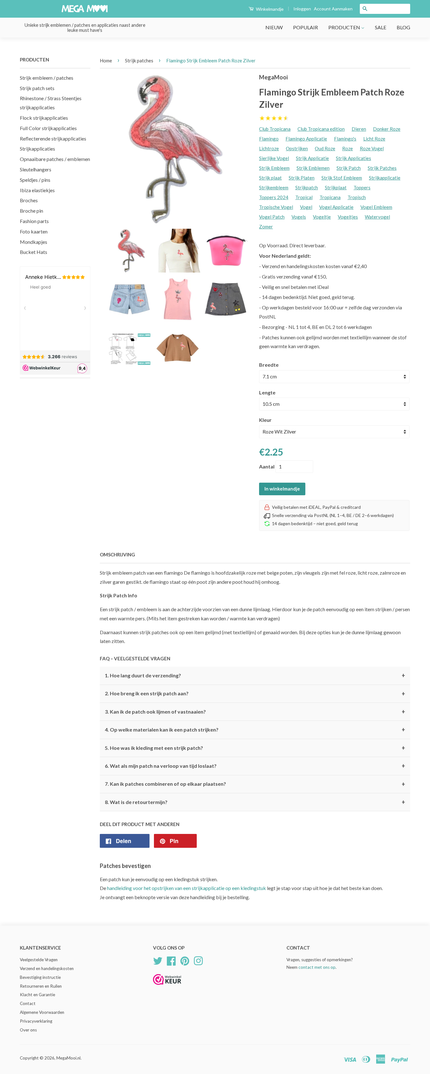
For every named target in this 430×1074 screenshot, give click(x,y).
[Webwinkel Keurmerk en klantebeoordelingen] (167, 987)
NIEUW (274, 27)
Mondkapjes (33, 242)
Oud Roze (325, 148)
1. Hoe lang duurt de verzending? (255, 675)
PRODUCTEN (344, 27)
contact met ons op (317, 967)
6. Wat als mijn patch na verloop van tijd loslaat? (255, 765)
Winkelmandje (269, 9)
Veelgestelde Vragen (39, 959)
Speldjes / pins (35, 180)
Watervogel (377, 217)
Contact (28, 1003)
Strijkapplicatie (384, 178)
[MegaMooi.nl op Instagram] (198, 959)
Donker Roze (386, 129)
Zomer (266, 226)
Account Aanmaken (333, 8)
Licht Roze (374, 138)
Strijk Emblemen (313, 168)
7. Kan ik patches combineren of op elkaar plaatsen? (255, 784)
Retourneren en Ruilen (41, 986)
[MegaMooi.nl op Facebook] (171, 959)
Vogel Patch (272, 217)
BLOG (403, 27)
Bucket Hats (33, 252)
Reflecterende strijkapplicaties (53, 138)
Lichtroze (269, 148)
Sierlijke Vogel (274, 158)
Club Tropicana (275, 129)
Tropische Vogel (276, 207)
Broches (29, 200)
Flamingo (269, 138)
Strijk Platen (301, 178)
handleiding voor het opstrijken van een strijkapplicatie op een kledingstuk (186, 888)
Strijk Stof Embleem (341, 178)
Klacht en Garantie (37, 994)
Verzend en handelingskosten (47, 968)
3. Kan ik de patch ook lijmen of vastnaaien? (255, 711)
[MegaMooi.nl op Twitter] (157, 959)
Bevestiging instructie (40, 977)
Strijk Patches (382, 168)
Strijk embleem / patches (46, 78)
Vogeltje (322, 217)
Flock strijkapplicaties (44, 118)
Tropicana (330, 197)
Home (106, 60)
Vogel (306, 207)
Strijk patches (139, 60)
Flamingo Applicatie (306, 138)
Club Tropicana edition (321, 129)
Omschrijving (117, 554)
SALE (380, 27)
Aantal (266, 466)
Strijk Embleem (274, 168)
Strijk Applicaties (353, 158)
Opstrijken (297, 148)
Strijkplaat (336, 187)
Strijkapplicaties (37, 149)
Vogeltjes (348, 217)
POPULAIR (305, 27)
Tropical (304, 197)
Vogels (298, 217)
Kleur (265, 420)
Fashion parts (34, 221)
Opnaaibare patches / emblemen (55, 159)
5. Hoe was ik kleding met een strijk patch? (255, 747)
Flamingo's (345, 138)
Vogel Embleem (376, 207)
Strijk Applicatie (312, 158)
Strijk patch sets (37, 88)
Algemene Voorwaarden (42, 1012)
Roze (347, 148)
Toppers (362, 187)
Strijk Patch (349, 168)
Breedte (269, 365)
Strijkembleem (273, 187)
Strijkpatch (306, 187)
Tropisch (357, 197)
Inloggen (302, 8)
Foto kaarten (34, 231)
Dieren (359, 129)
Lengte (267, 392)
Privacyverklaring (36, 1021)
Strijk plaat (270, 178)
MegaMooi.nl (68, 1057)
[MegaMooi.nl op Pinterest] (185, 959)
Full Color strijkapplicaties (48, 128)
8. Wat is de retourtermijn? (255, 802)
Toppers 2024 (273, 197)
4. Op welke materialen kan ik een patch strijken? (255, 729)
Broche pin (31, 211)
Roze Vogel (372, 148)
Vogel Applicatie (336, 207)
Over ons (28, 1029)
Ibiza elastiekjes (37, 190)
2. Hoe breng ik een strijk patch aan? (255, 693)
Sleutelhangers (35, 169)
